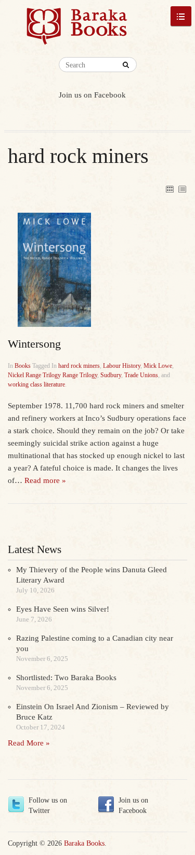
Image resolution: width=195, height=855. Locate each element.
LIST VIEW (182, 189)
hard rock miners (79, 365)
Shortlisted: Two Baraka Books (66, 677)
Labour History (121, 365)
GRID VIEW (169, 189)
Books (23, 365)
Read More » (29, 743)
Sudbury (110, 375)
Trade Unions (141, 375)
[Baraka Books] (77, 31)
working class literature (36, 384)
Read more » (45, 480)
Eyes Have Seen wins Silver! (62, 609)
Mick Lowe (158, 365)
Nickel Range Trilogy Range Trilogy (52, 375)
